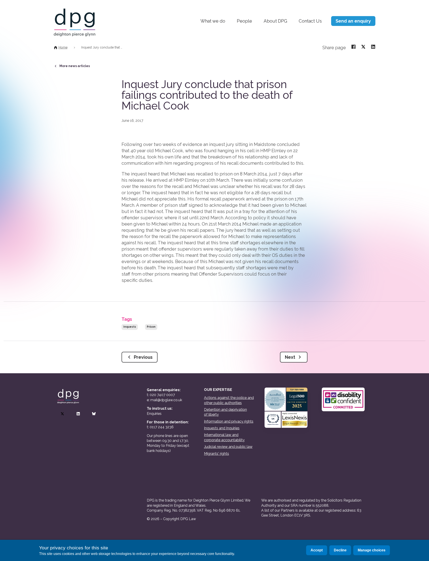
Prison (151, 326)
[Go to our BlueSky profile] (93, 413)
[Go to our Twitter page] (62, 413)
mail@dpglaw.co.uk (166, 400)
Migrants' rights (216, 453)
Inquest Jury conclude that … (101, 47)
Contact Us (310, 21)
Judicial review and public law (228, 447)
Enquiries (154, 413)
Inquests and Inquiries (222, 428)
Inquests (129, 326)
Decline (340, 550)
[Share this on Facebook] (353, 46)
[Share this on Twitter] (363, 46)
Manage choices (371, 550)
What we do (212, 21)
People (244, 21)
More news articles (74, 66)
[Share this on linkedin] (373, 46)
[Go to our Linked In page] (78, 413)
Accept (317, 550)
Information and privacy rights (228, 421)
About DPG (275, 21)
